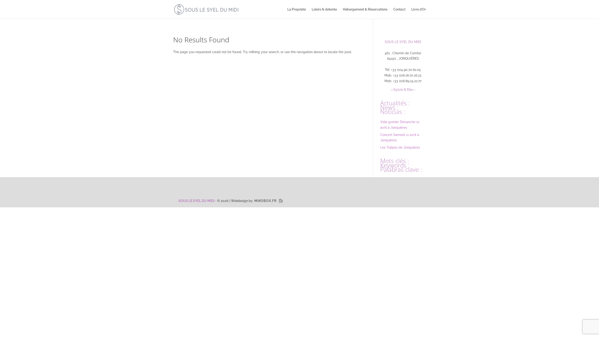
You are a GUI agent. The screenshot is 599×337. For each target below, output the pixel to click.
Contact (399, 9)
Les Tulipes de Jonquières (400, 147)
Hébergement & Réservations (365, 9)
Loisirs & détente (324, 9)
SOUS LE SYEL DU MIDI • (197, 201)
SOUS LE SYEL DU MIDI (403, 42)
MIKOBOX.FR (265, 201)
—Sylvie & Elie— (403, 90)
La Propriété (296, 9)
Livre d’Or (418, 9)
